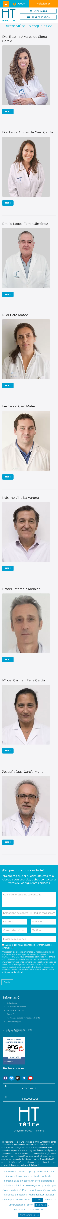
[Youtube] (30, 1078)
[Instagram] (17, 1078)
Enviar (7, 982)
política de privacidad (12, 972)
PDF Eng (19, 1031)
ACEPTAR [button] (37, 1200)
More (8, 112)
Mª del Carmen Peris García (23, 680)
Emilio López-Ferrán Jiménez (25, 224)
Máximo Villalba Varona (20, 497)
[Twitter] (11, 1078)
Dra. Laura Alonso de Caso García (27, 132)
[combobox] (29, 913)
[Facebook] (5, 1078)
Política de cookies (16, 1194)
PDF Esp (10, 1031)
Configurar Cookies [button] (29, 1215)
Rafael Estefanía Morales (21, 589)
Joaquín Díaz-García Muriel (23, 771)
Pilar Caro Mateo (15, 315)
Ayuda (21, 3)
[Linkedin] (24, 1078)
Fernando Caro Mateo (19, 406)
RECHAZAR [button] (41, 1205)
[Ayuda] (14, 4)
